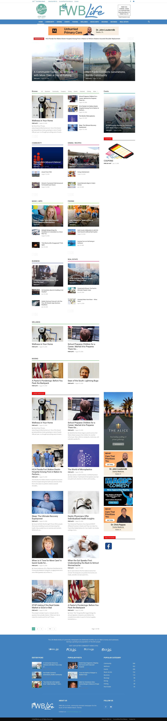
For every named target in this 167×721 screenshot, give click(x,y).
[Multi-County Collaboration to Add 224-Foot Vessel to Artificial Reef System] (72, 232)
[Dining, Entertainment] (72, 174)
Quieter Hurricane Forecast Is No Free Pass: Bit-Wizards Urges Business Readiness (52, 303)
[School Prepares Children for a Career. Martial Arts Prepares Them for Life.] (73, 98)
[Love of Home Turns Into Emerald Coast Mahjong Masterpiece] (47, 216)
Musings (104, 22)
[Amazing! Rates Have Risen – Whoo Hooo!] (72, 301)
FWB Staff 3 (37, 78)
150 (50, 629)
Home (41, 22)
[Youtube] (133, 1)
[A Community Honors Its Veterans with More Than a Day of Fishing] (57, 64)
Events (67, 22)
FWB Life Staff (107, 163)
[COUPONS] (119, 150)
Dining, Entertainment (83, 172)
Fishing (75, 22)
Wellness (84, 22)
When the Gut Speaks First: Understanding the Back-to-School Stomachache (83, 563)
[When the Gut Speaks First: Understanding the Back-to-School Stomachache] (83, 546)
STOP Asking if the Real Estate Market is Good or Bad (80, 279)
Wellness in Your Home (42, 120)
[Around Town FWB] (36, 174)
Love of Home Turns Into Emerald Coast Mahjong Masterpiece (46, 221)
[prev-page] (33, 136)
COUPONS (108, 161)
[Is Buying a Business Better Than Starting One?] (47, 276)
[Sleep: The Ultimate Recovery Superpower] (73, 127)
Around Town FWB (47, 172)
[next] (132, 39)
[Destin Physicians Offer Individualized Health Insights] (83, 502)
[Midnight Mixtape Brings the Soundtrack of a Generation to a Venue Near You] (36, 232)
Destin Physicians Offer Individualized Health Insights (81, 517)
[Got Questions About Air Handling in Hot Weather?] (36, 292)
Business (114, 22)
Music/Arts (94, 22)
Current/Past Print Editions (66, 1)
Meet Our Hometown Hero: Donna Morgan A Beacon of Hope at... (89, 684)
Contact (76, 1)
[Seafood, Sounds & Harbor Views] (83, 157)
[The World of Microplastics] (73, 118)
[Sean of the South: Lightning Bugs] (83, 370)
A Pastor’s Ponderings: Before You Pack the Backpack (47, 382)
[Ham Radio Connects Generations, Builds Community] (109, 64)
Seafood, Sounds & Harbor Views (81, 164)
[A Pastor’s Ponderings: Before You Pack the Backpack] (47, 370)
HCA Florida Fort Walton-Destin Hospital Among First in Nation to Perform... (89, 108)
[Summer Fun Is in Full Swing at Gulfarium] (72, 243)
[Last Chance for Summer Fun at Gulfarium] (83, 216)
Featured (82, 91)
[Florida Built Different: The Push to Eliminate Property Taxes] (72, 290)
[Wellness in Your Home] (47, 106)
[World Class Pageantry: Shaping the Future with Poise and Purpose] (73, 665)
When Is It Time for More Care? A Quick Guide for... (47, 561)
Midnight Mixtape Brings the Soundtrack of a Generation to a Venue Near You (52, 231)
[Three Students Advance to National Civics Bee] (47, 157)
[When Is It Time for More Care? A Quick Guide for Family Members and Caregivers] (47, 546)
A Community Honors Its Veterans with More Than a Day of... (52, 665)
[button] (149, 22)
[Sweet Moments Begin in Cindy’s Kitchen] (72, 185)
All (42, 91)
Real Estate (124, 22)
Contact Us (132, 719)
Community (49, 22)
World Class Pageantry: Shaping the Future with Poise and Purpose (88, 665)
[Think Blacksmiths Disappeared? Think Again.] (36, 245)
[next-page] (36, 136)
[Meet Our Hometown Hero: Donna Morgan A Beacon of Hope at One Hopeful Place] (73, 684)
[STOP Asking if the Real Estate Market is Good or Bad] (83, 274)
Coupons (63, 91)
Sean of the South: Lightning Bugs (83, 381)
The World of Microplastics (54, 39)
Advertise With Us (52, 1)
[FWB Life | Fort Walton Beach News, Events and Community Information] (83, 11)
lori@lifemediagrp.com (73, 712)
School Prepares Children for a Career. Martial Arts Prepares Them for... (88, 98)
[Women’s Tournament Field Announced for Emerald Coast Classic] (36, 185)
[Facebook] (130, 1)
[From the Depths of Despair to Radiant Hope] (73, 675)
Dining (59, 22)
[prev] (129, 39)
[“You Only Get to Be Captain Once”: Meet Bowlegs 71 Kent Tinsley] (37, 684)
